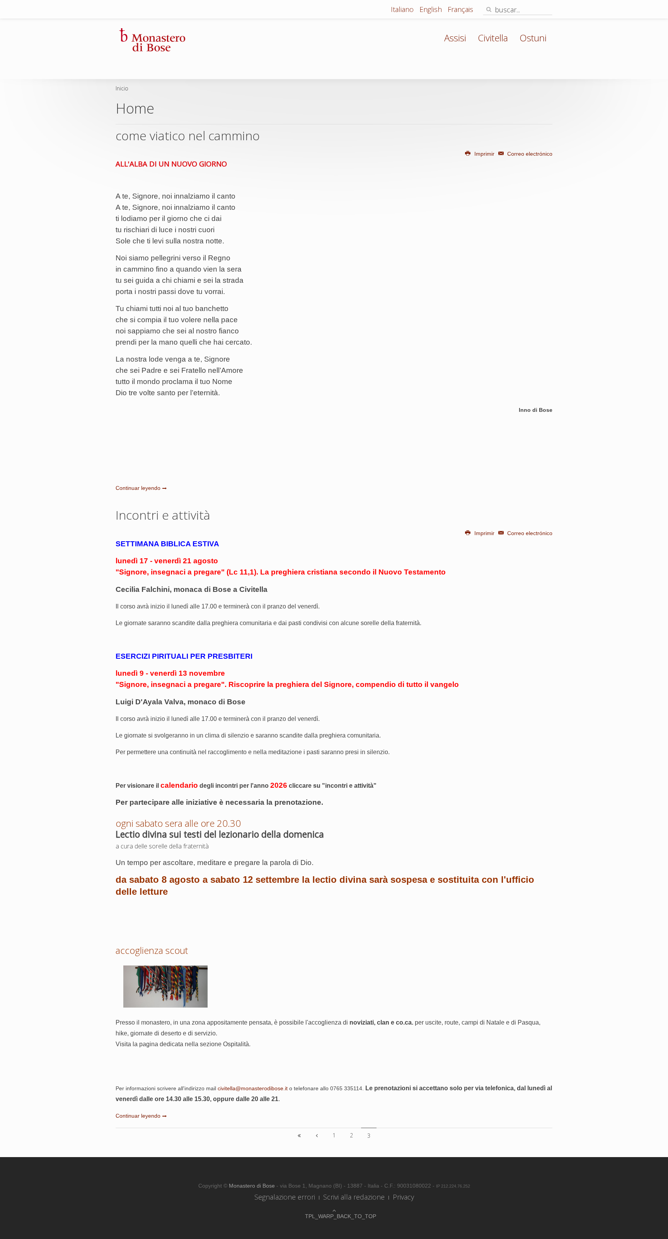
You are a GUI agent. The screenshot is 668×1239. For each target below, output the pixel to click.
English (431, 9)
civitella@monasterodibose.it (253, 1088)
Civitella (493, 37)
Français (460, 9)
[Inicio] (299, 1135)
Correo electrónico (529, 154)
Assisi (455, 37)
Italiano (403, 9)
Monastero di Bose (252, 1186)
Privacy (403, 1197)
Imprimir (484, 154)
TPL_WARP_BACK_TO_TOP (334, 1216)
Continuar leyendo (138, 488)
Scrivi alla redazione (354, 1197)
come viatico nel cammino (188, 135)
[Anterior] (316, 1135)
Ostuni (533, 37)
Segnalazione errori (284, 1197)
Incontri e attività (163, 514)
